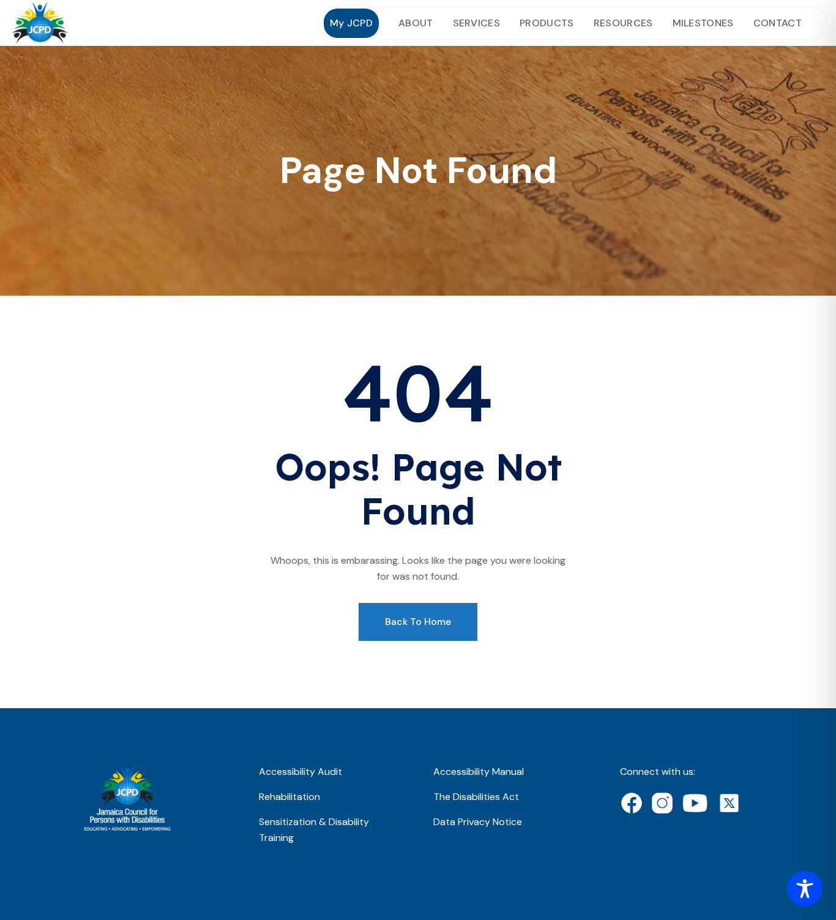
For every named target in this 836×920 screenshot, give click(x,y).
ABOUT (415, 23)
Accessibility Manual (478, 771)
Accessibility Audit (300, 771)
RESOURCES (623, 23)
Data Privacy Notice (477, 821)
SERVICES (477, 23)
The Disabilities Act (476, 796)
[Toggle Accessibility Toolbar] (805, 889)
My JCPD (351, 23)
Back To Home (418, 621)
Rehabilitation (289, 796)
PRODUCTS (547, 23)
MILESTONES (703, 23)
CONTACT (777, 23)
